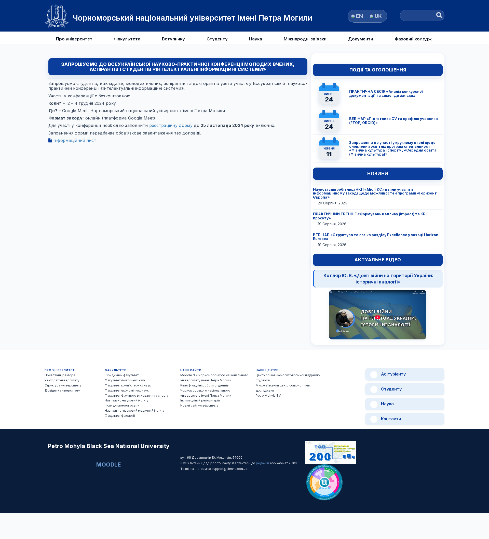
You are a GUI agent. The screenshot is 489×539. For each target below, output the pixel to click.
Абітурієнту (393, 374)
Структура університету (63, 385)
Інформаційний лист (74, 140)
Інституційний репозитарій (200, 400)
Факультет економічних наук (126, 390)
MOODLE (108, 464)
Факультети (127, 38)
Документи (360, 38)
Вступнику (173, 38)
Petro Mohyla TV (268, 395)
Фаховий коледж (413, 38)
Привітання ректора (60, 375)
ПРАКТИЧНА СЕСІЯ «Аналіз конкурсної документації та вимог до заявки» (386, 93)
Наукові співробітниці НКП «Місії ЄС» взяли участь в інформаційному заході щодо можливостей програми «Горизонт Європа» (375, 193)
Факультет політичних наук (125, 380)
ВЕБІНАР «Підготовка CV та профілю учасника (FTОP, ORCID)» (393, 120)
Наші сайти (190, 370)
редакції (263, 463)
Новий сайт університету (199, 405)
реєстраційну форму (171, 125)
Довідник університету (62, 390)
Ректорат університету (62, 380)
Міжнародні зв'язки (305, 38)
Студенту (217, 38)
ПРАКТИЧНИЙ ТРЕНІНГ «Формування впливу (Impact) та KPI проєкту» (370, 216)
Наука (255, 38)
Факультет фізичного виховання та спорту (137, 395)
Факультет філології (120, 415)
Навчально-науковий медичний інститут (135, 410)
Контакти (390, 418)
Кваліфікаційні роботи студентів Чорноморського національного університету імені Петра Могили (205, 390)
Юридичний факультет (122, 375)
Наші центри (267, 370)
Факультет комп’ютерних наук (128, 385)
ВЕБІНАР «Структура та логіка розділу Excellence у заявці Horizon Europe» (375, 237)
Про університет (74, 38)
